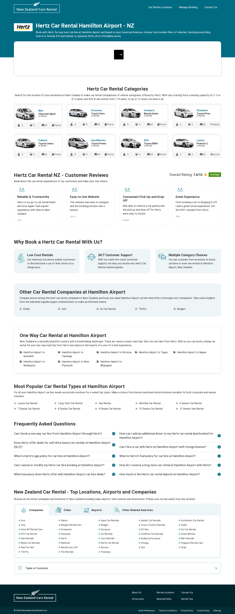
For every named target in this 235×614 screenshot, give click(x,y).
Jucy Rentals (107, 538)
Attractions (138, 599)
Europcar (105, 529)
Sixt (143, 547)
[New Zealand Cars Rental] (37, 7)
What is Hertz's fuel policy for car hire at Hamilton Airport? (157, 456)
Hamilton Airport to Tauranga (72, 354)
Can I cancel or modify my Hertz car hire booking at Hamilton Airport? (59, 465)
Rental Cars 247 (69, 547)
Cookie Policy (203, 610)
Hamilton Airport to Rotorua (115, 352)
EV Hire (145, 529)
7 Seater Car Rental (29, 408)
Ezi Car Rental (108, 308)
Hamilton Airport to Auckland (34, 354)
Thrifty (142, 308)
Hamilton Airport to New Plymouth (75, 363)
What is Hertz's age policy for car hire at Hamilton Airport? (52, 456)
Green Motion (188, 533)
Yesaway (105, 551)
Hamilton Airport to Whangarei (111, 363)
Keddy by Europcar (151, 538)
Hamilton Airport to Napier (191, 352)
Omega (145, 542)
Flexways (65, 533)
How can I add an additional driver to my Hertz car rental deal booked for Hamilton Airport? (166, 435)
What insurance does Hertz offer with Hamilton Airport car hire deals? (59, 474)
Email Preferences (146, 610)
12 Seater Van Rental (192, 408)
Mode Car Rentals (30, 542)
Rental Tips (187, 599)
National (65, 542)
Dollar (26, 308)
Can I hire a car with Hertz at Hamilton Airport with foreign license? (162, 447)
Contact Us (210, 7)
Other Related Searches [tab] (137, 510)
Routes (105, 547)
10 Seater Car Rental (151, 408)
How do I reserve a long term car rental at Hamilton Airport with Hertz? (165, 465)
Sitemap (217, 610)
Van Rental (105, 403)
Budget (181, 308)
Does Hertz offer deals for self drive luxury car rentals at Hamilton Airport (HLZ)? (62, 445)
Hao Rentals (27, 538)
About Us (136, 592)
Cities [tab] (67, 510)
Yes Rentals (67, 551)
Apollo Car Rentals (151, 520)
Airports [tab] (96, 510)
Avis (64, 308)
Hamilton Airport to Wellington (34, 363)
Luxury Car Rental (27, 403)
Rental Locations (165, 592)
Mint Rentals (187, 538)
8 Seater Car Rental (69, 408)
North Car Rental (110, 542)
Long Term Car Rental (70, 403)
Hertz (64, 538)
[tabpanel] (117, 536)
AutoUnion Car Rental (192, 520)
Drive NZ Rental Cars (32, 529)
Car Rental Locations (160, 7)
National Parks (164, 599)
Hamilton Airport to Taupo (153, 352)
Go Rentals (107, 533)
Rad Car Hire (27, 547)
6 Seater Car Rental (191, 403)
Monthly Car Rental (150, 403)
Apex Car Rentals (110, 520)
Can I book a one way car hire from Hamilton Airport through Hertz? (58, 433)
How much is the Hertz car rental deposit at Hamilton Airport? (159, 474)
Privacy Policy (187, 610)
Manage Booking (188, 7)
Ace (23, 520)
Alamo (64, 520)
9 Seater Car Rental (110, 408)
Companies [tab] (35, 510)
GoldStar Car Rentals (152, 533)
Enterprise (66, 529)
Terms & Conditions (168, 610)
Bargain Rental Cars (71, 524)
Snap (183, 547)
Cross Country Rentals (153, 524)
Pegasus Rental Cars (192, 542)
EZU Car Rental (29, 533)
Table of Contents (36, 568)
